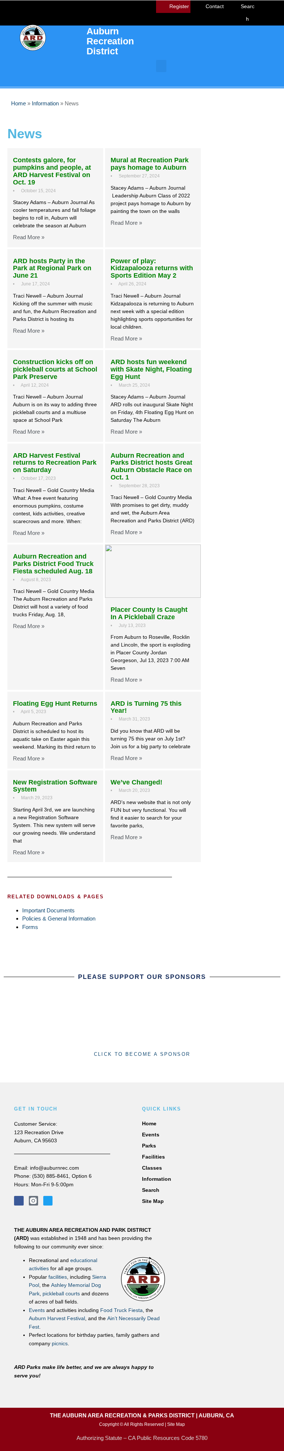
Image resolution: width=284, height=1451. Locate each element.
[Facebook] (263, 8)
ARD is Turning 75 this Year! (146, 707)
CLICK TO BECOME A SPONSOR (142, 1054)
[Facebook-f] (18, 1200)
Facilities (153, 1157)
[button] (161, 66)
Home (18, 103)
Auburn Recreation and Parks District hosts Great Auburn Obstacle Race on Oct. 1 (151, 466)
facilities (57, 1277)
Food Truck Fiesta (121, 1310)
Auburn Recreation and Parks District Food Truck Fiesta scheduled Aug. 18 (53, 564)
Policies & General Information (58, 918)
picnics (60, 1343)
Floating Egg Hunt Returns (55, 703)
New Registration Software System (55, 786)
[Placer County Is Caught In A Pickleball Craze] (153, 571)
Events (37, 1310)
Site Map (153, 1201)
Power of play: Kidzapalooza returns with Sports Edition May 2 (152, 268)
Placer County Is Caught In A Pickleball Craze (149, 613)
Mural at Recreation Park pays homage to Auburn (150, 163)
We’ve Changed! (136, 782)
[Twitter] (270, 18)
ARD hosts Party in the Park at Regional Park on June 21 (52, 268)
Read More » (28, 237)
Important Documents (48, 910)
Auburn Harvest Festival (57, 1318)
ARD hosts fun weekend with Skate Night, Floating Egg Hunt (151, 369)
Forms (30, 927)
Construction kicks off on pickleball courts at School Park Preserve (55, 369)
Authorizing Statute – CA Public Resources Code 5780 (142, 1438)
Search (150, 1190)
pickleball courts (61, 1293)
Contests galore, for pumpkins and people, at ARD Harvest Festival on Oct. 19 (52, 171)
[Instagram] (276, 8)
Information (45, 103)
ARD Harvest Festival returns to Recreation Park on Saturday (55, 463)
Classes (152, 1168)
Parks (149, 1146)
